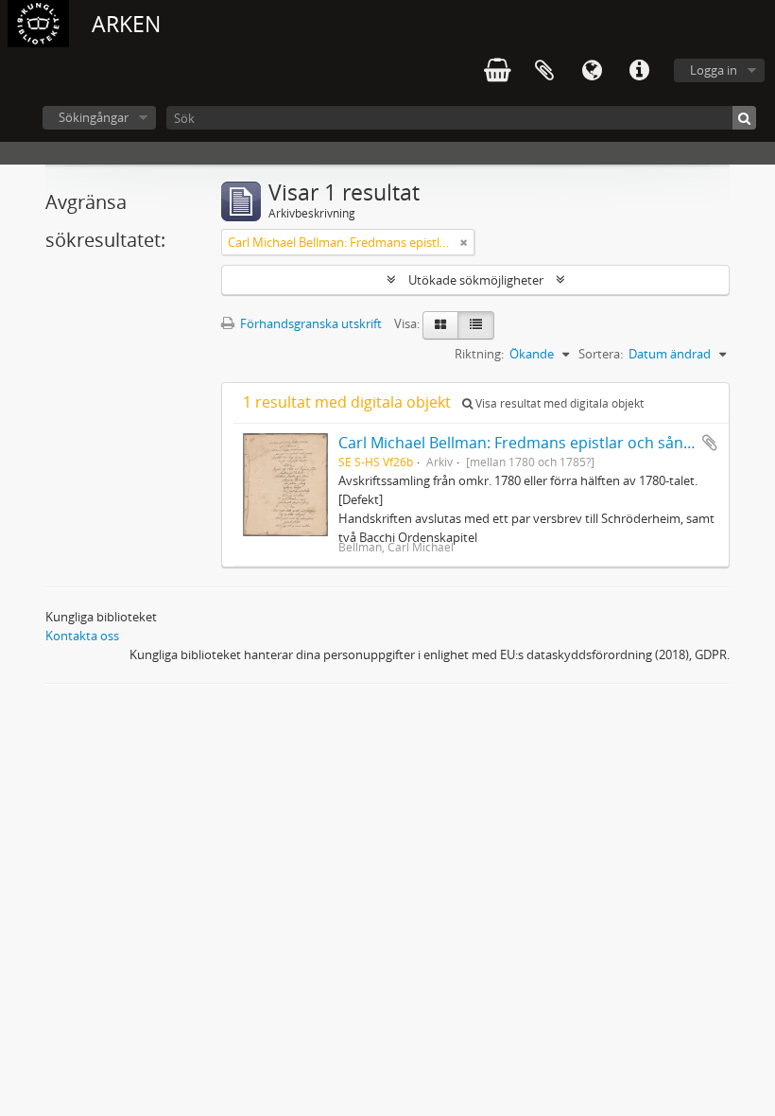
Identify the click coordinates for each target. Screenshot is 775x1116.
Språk (591, 71)
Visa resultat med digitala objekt (558, 403)
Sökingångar (94, 117)
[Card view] (440, 325)
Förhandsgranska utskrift (309, 323)
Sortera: (600, 353)
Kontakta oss (82, 635)
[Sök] (744, 118)
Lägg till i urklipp (709, 442)
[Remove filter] (464, 242)
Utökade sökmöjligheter (475, 279)
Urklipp (544, 71)
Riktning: (479, 353)
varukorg (497, 71)
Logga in (713, 69)
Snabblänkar (639, 71)
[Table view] (475, 325)
